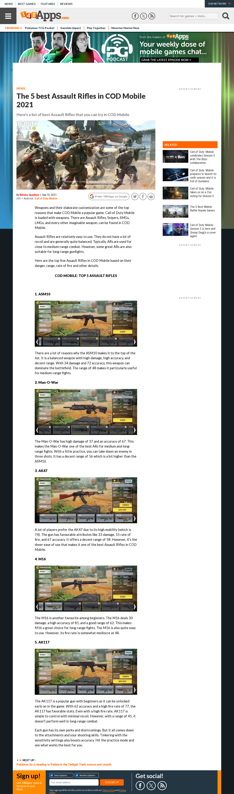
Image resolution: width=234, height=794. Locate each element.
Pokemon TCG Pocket (39, 28)
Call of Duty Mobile (46, 198)
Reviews (66, 3)
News (9, 3)
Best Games (27, 3)
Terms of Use (108, 790)
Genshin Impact (70, 28)
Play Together (96, 28)
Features (48, 3)
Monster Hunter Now (125, 28)
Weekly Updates (87, 775)
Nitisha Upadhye (29, 194)
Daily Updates (60, 775)
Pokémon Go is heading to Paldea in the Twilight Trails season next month (63, 764)
